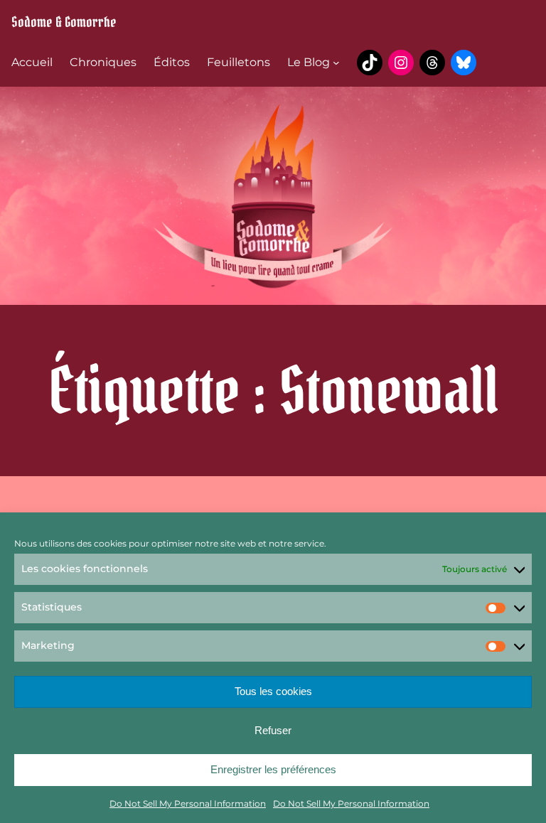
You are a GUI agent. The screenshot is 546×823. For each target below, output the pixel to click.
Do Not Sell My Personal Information (187, 803)
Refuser (273, 730)
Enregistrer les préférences (273, 769)
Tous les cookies (273, 691)
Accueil (32, 62)
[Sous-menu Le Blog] (336, 62)
